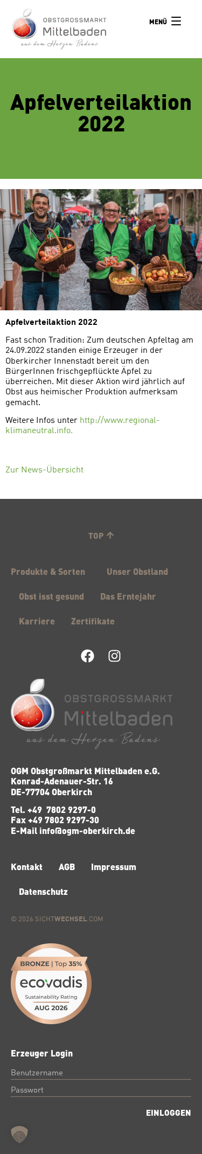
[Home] (59, 30)
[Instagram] (114, 656)
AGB (67, 866)
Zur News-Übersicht (44, 470)
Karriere (37, 620)
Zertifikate (93, 620)
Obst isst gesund (51, 595)
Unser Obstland (137, 571)
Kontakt (27, 866)
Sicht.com (69, 919)
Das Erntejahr (128, 595)
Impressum (113, 866)
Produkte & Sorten (48, 571)
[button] (19, 1134)
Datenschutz (43, 891)
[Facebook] (87, 656)
